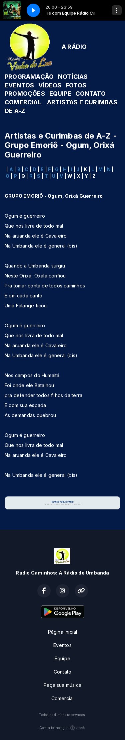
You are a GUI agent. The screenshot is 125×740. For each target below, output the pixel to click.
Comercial (62, 698)
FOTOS (76, 85)
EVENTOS (19, 85)
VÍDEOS (49, 85)
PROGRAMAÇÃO (29, 76)
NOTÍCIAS (73, 76)
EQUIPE (60, 93)
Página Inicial (62, 632)
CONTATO (90, 93)
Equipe (62, 658)
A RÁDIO (74, 46)
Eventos (62, 645)
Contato (62, 672)
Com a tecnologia (53, 728)
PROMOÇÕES (25, 93)
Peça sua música (62, 685)
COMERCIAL (23, 102)
